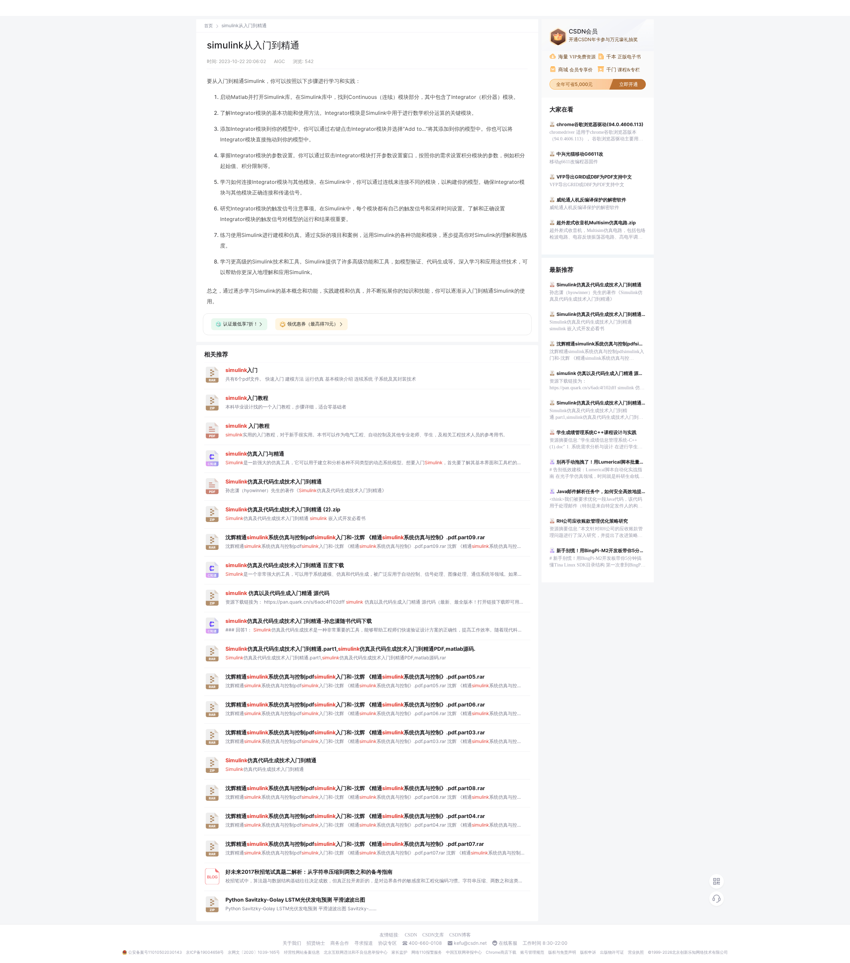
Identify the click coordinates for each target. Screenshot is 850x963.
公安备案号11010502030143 (155, 952)
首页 (208, 26)
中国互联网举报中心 (464, 952)
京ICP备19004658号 (205, 952)
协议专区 (387, 943)
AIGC (279, 61)
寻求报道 (363, 943)
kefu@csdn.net (470, 943)
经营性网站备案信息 (302, 952)
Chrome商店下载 (501, 952)
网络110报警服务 (426, 952)
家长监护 (399, 952)
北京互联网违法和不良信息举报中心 (355, 952)
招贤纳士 (315, 943)
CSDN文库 (433, 934)
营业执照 (636, 952)
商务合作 (339, 943)
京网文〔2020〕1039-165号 (254, 952)
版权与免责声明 (562, 952)
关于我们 (292, 943)
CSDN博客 (460, 934)
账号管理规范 (532, 952)
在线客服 (508, 943)
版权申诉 (588, 952)
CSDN (411, 934)
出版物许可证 (612, 952)
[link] (208, 25)
